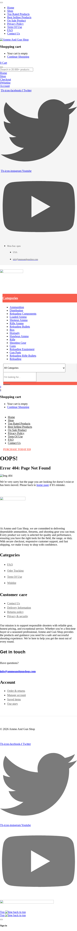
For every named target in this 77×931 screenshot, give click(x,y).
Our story (12, 703)
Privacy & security (17, 616)
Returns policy (15, 611)
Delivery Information (19, 607)
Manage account (16, 695)
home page (43, 485)
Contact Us (13, 603)
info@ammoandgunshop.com (18, 671)
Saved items (14, 699)
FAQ (10, 564)
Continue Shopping (18, 56)
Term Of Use (14, 576)
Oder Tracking (15, 570)
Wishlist (11, 582)
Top (2, 912)
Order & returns (16, 690)
